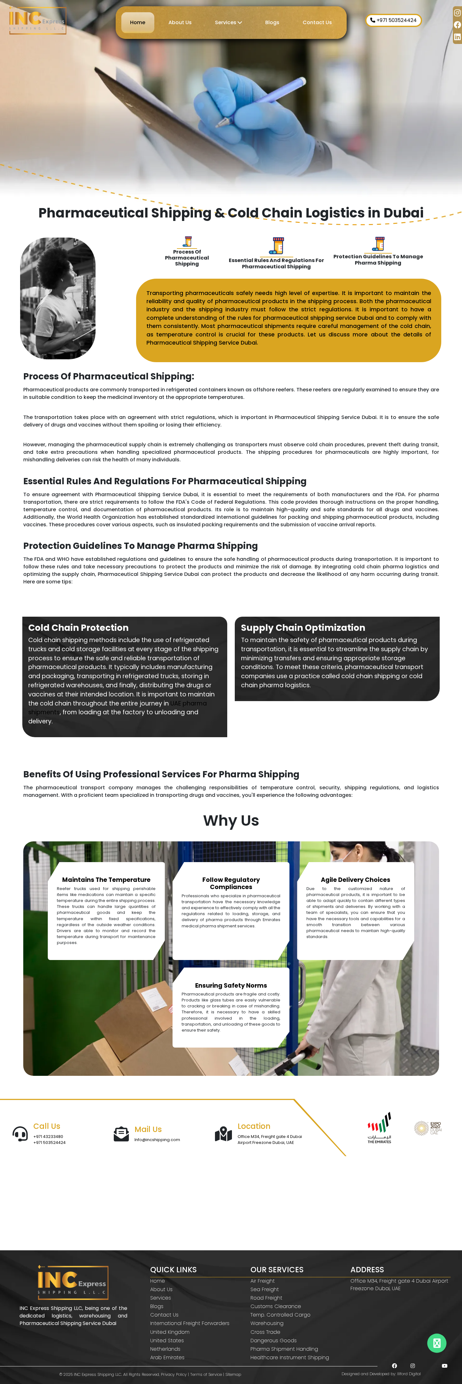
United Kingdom (170, 1332)
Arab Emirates (167, 1357)
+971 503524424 (396, 20)
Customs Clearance (275, 1306)
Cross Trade (265, 1332)
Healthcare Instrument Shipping (289, 1357)
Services (226, 22)
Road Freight (266, 1297)
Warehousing (266, 1323)
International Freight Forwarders (189, 1323)
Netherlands (165, 1349)
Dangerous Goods (273, 1340)
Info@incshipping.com (157, 1139)
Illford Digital (409, 1373)
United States (167, 1340)
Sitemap (233, 1374)
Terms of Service (206, 1374)
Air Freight (262, 1281)
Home (137, 22)
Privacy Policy (174, 1374)
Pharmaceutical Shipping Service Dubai (201, 342)
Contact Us (317, 22)
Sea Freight (264, 1289)
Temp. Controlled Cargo (280, 1314)
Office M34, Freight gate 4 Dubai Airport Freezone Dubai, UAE (270, 1139)
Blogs (272, 22)
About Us (180, 22)
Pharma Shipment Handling (284, 1349)
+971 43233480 (48, 1136)
